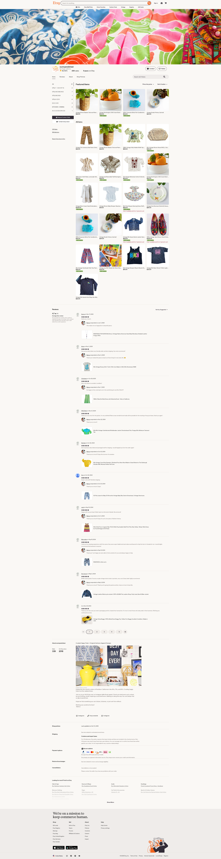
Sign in (156, 3)
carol (82, 507)
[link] (83, 632)
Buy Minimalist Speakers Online (119, 786)
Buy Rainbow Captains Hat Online (61, 786)
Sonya (83, 314)
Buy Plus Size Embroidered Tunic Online (63, 792)
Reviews (62, 77)
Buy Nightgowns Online (58, 796)
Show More (110, 802)
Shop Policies (81, 77)
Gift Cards (141, 7)
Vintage (123, 7)
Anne (82, 346)
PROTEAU (84, 410)
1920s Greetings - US (87, 792)
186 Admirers (55, 132)
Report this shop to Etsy (58, 139)
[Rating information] (61, 71)
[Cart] (166, 3)
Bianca (88, 323)
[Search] (149, 3)
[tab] (63, 84)
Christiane (84, 378)
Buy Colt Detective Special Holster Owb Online (153, 792)
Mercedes (84, 539)
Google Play (72, 847)
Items (53, 77)
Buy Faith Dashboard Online (89, 794)
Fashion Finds (113, 7)
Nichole (83, 443)
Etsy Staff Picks (88, 7)
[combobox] (104, 3)
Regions (166, 855)
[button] (150, 69)
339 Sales (54, 129)
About (71, 77)
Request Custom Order (63, 117)
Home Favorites (101, 7)
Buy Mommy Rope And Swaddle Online (62, 794)
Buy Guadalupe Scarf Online (89, 786)
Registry (131, 7)
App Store (58, 847)
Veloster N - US (115, 792)
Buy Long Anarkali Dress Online (60, 798)
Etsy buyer (84, 573)
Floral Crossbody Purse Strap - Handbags (152, 786)
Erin (82, 475)
